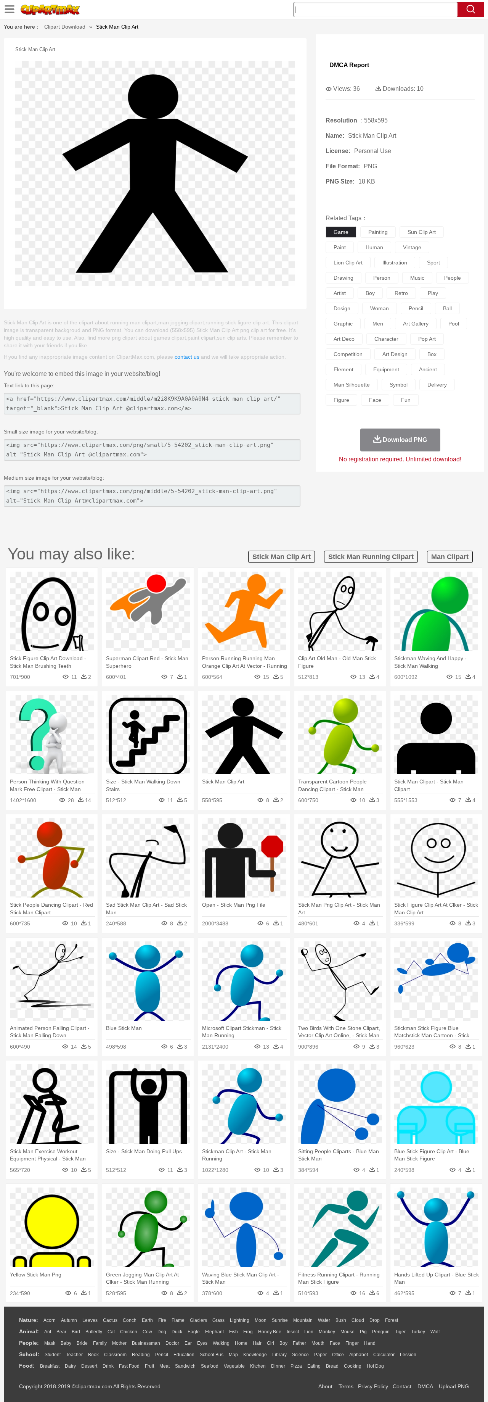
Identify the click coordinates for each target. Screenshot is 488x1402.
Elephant (214, 1331)
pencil (416, 308)
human (374, 247)
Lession (408, 1354)
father (299, 1343)
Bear (61, 1331)
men (377, 324)
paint (340, 247)
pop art (427, 339)
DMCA (425, 1386)
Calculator (384, 1354)
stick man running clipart (371, 557)
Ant (47, 1331)
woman (379, 308)
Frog (248, 1331)
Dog (161, 1331)
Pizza (296, 1366)
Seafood (209, 1366)
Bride (82, 1343)
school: (29, 1354)
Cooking (352, 1366)
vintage (412, 247)
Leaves (90, 1320)
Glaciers (198, 1320)
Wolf (435, 1331)
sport (433, 262)
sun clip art (422, 232)
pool (453, 324)
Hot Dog (375, 1366)
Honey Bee (269, 1331)
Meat (164, 1366)
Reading (141, 1354)
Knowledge (255, 1354)
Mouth (317, 1343)
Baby (66, 1343)
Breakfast (49, 1366)
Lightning (239, 1320)
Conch (129, 1320)
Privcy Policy (373, 1386)
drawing (343, 278)
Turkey (418, 1331)
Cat (111, 1331)
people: (29, 1343)
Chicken (128, 1331)
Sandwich (185, 1366)
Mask (49, 1343)
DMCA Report (349, 65)
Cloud (358, 1320)
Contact (402, 1386)
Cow (147, 1331)
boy (370, 293)
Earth (147, 1320)
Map (233, 1354)
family (100, 1343)
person (381, 278)
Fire (162, 1320)
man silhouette (352, 385)
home (241, 1343)
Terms (346, 1386)
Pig (363, 1331)
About (325, 1386)
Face (335, 1343)
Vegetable (234, 1366)
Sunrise (280, 1320)
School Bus (211, 1354)
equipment (386, 369)
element (343, 369)
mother (119, 1343)
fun (406, 400)
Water (324, 1320)
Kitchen (258, 1366)
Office (338, 1354)
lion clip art (348, 262)
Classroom (115, 1354)
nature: (28, 1320)
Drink (108, 1366)
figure (341, 400)
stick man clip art (281, 557)
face (375, 400)
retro (401, 293)
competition (348, 354)
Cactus (110, 1320)
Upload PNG (454, 1386)
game (341, 232)
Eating (314, 1366)
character (386, 339)
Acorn (49, 1320)
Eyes (202, 1343)
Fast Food (129, 1366)
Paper (320, 1354)
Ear (188, 1343)
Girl (270, 1343)
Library (279, 1354)
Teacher (74, 1354)
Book (93, 1354)
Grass (218, 1320)
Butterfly (93, 1331)
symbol (399, 385)
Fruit (149, 1366)
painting (378, 232)
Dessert (89, 1366)
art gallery (416, 324)
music (417, 278)
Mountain (303, 1320)
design (342, 308)
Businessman (146, 1343)
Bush (341, 1320)
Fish (233, 1331)
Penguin (381, 1331)
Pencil (161, 1354)
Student (53, 1354)
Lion (308, 1331)
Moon (260, 1320)
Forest (391, 1320)
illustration (394, 262)
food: (27, 1366)
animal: (29, 1331)
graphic (343, 324)
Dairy (70, 1366)
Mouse (347, 1331)
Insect (293, 1331)
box (432, 354)
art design (395, 354)
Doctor (172, 1343)
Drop (374, 1320)
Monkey (327, 1331)
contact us (187, 357)
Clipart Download (64, 27)
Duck (177, 1331)
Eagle (194, 1331)
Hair (257, 1343)
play (433, 293)
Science (300, 1354)
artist (340, 293)
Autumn (69, 1320)
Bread (332, 1366)
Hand (370, 1343)
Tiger (400, 1331)
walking (221, 1343)
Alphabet (358, 1354)
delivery (437, 385)
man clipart (450, 557)
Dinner (278, 1366)
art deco (344, 339)
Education (183, 1354)
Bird (76, 1331)
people (452, 278)
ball (447, 308)
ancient (428, 369)
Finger (352, 1343)
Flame (178, 1320)
